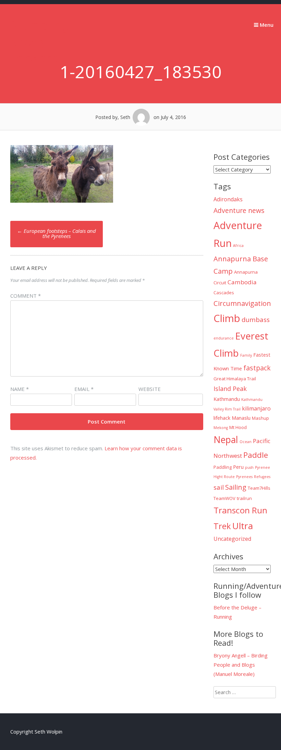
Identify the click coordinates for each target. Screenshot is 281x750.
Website (149, 388)
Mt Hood (238, 427)
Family (246, 355)
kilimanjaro (256, 408)
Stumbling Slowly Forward (39, 42)
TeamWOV (224, 498)
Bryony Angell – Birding (240, 655)
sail (218, 487)
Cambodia (242, 282)
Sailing (235, 487)
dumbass (256, 319)
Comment (25, 295)
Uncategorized (232, 539)
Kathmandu (226, 398)
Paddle (255, 455)
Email (84, 388)
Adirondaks (228, 199)
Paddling (222, 467)
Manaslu (241, 417)
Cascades (223, 292)
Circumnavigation (242, 303)
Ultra (242, 526)
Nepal (225, 439)
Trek (222, 526)
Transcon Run (240, 510)
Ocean (246, 441)
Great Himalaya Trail (234, 379)
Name (19, 388)
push (249, 467)
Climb (226, 318)
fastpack (257, 367)
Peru (238, 466)
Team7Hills (259, 488)
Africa (238, 245)
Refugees (262, 476)
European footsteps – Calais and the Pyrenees (56, 233)
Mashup (260, 418)
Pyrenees (244, 476)
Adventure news (239, 210)
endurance (223, 338)
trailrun (244, 498)
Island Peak (230, 388)
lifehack (221, 417)
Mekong (220, 427)
